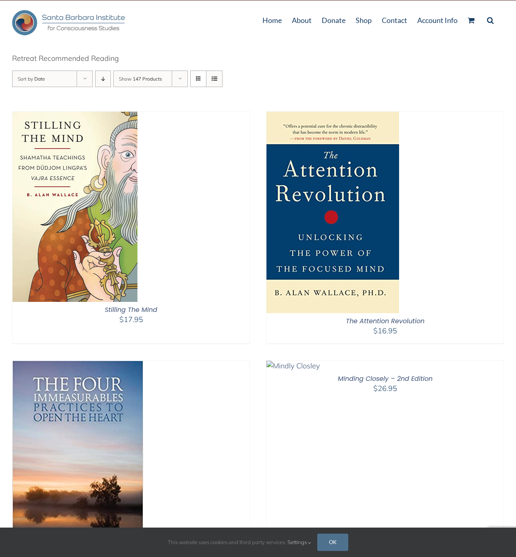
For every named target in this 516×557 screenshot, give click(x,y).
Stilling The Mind (131, 309)
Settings (297, 542)
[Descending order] (103, 79)
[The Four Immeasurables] (77, 365)
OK (333, 542)
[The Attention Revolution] (332, 116)
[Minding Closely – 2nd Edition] (293, 365)
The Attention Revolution (385, 321)
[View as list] (214, 79)
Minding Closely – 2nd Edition (385, 378)
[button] (490, 19)
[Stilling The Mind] (74, 116)
